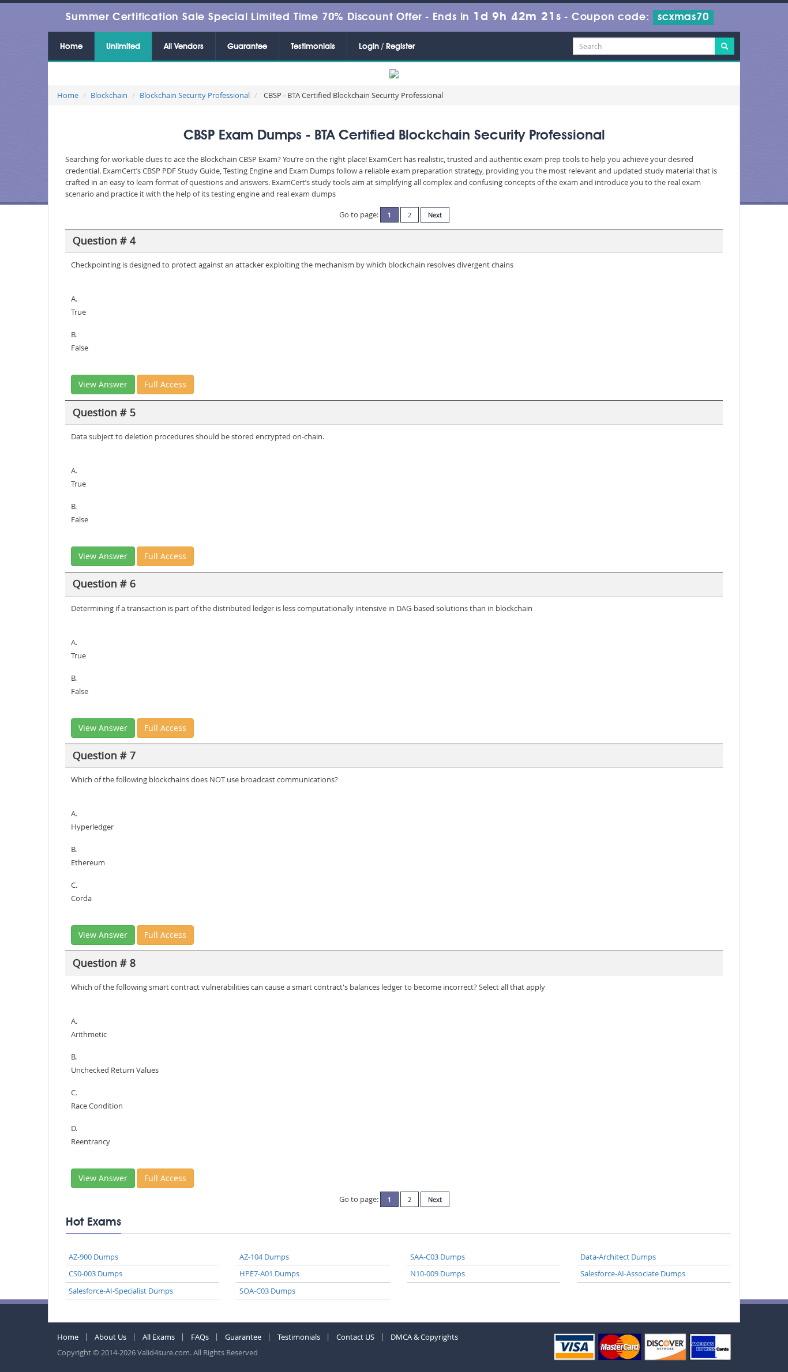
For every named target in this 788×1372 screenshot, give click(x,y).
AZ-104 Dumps (264, 1257)
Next (435, 214)
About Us (110, 1337)
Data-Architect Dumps (618, 1257)
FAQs (200, 1337)
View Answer (102, 384)
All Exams (158, 1337)
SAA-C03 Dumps (437, 1257)
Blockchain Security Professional (195, 95)
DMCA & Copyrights (424, 1337)
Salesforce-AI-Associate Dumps (632, 1273)
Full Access (165, 384)
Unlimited (123, 47)
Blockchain (109, 95)
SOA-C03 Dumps (267, 1291)
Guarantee (247, 47)
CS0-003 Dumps (95, 1273)
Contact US (355, 1337)
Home (71, 47)
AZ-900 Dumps (93, 1257)
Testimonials (313, 47)
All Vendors (184, 47)
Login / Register (387, 47)
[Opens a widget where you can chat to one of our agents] (709, 1306)
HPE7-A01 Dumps (269, 1273)
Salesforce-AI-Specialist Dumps (121, 1291)
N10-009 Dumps (437, 1273)
